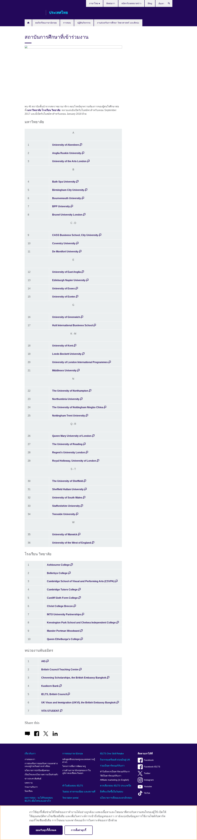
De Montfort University (65, 251)
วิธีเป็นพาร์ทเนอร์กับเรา (110, 776)
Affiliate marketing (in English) (114, 780)
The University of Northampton (70, 390)
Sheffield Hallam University (68, 489)
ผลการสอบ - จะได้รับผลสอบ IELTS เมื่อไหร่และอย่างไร (39, 799)
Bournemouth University (66, 198)
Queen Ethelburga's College (63, 639)
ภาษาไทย (94, 3)
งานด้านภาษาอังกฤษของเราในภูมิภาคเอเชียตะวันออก (76, 771)
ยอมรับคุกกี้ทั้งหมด (46, 830)
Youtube (148, 786)
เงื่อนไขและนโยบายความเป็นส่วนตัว (41, 774)
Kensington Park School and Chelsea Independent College (81, 622)
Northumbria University (65, 399)
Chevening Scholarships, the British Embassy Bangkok (74, 677)
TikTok (147, 793)
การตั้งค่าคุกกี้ (78, 830)
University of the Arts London (69, 161)
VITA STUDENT (50, 711)
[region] (98, 822)
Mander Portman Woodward (63, 631)
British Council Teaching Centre (59, 669)
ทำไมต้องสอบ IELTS (72, 785)
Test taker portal (70, 797)
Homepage (28, 22)
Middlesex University (64, 370)
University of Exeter (63, 296)
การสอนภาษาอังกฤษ (72, 753)
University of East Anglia (66, 272)
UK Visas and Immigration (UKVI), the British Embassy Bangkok (78, 702)
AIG (43, 661)
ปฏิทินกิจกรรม (83, 22)
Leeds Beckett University (66, 354)
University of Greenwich (66, 317)
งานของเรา (30, 759)
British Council (34, 12)
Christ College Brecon (60, 606)
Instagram (149, 780)
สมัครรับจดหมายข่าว (131, 3)
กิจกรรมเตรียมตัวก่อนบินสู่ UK (115, 759)
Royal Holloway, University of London (74, 460)
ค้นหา (170, 4)
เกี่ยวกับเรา (30, 753)
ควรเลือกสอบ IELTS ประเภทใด (115, 785)
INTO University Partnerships (64, 614)
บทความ (29, 783)
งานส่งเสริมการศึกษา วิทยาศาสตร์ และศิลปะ (118, 22)
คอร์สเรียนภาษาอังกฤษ (46, 22)
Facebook (149, 760)
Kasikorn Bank (50, 686)
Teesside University (63, 514)
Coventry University (63, 243)
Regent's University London (68, 452)
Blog (150, 3)
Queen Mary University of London (71, 436)
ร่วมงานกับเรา (31, 787)
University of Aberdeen (65, 145)
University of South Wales (67, 497)
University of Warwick (64, 534)
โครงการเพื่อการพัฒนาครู (74, 766)
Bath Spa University (63, 181)
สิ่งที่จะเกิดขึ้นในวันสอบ (111, 791)
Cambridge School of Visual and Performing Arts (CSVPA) (81, 581)
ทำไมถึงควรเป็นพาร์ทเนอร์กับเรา (115, 771)
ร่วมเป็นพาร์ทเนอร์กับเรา (112, 765)
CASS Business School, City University (75, 235)
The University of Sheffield (67, 481)
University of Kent (62, 345)
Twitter (147, 773)
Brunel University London (67, 214)
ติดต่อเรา (110, 3)
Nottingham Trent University (68, 415)
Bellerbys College (57, 573)
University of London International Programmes (80, 362)
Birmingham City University (68, 190)
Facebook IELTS (152, 767)
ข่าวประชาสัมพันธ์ (33, 779)
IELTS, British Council (54, 694)
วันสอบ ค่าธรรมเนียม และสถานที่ (78, 791)
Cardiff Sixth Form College (62, 598)
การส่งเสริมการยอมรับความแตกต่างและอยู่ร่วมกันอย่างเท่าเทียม (41, 764)
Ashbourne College (58, 565)
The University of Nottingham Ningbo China (77, 407)
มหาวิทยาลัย (34, 110)
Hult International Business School (72, 325)
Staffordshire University (66, 506)
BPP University (61, 206)
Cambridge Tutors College (62, 589)
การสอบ (67, 22)
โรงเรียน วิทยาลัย (51, 110)
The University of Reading (67, 444)
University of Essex (63, 288)
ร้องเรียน (28, 791)
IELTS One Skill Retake (112, 753)
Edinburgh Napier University (68, 280)
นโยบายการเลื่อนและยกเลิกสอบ (116, 797)
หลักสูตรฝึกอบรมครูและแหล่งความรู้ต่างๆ (78, 760)
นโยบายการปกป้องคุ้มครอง (37, 770)
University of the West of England (71, 542)
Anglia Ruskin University (66, 153)
